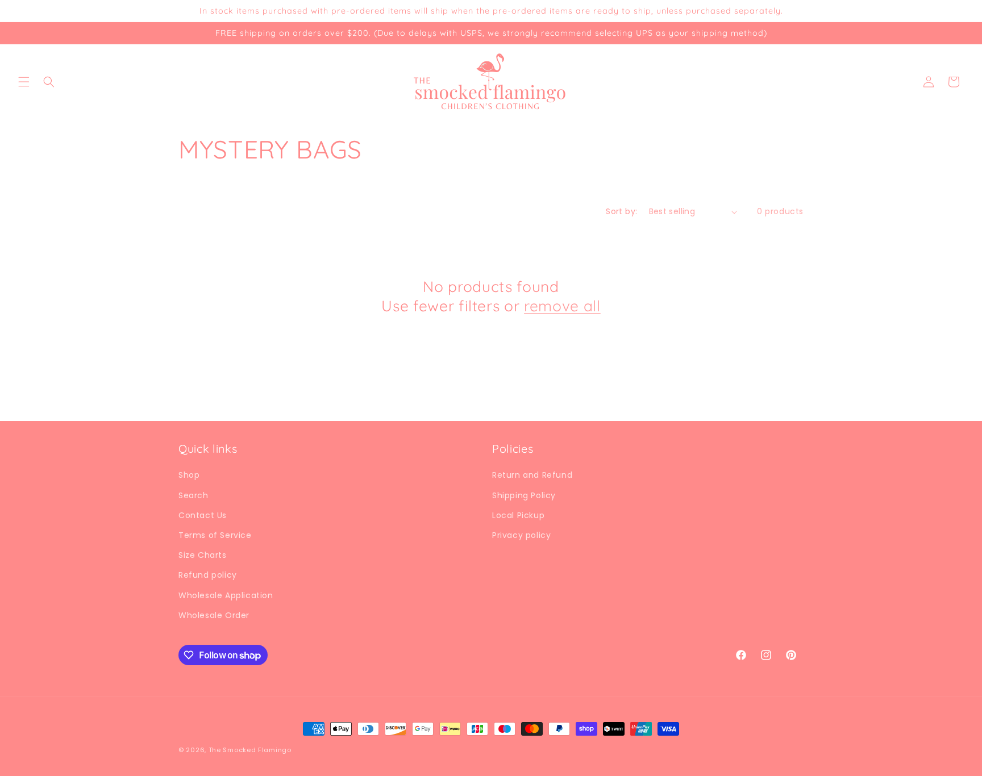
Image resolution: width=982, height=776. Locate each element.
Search (193, 495)
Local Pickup (518, 515)
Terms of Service (215, 535)
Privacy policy (521, 535)
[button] (23, 81)
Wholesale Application (225, 595)
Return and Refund (532, 475)
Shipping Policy (524, 495)
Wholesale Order (213, 615)
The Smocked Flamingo (250, 749)
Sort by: (621, 211)
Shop (188, 475)
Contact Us (202, 515)
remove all (562, 306)
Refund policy (207, 575)
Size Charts (202, 555)
